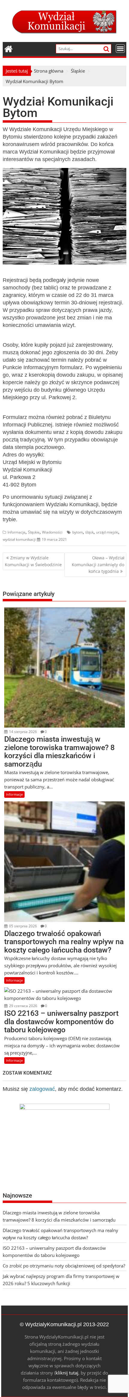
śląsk (89, 532)
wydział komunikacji (19, 539)
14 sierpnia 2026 (22, 731)
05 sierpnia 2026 (22, 926)
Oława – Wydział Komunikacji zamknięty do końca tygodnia (98, 564)
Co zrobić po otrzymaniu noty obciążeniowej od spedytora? (64, 1266)
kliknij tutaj (67, 1373)
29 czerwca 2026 (22, 1005)
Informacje (17, 532)
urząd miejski (107, 532)
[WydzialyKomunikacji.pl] (8, 48)
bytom (77, 532)
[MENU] (120, 48)
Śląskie (34, 532)
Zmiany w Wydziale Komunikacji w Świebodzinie (33, 561)
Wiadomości (52, 532)
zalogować (42, 1089)
